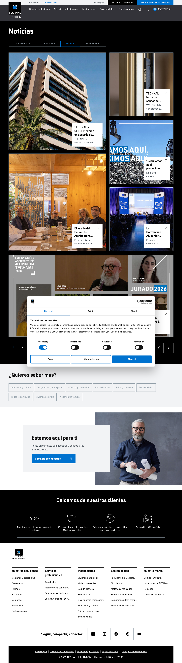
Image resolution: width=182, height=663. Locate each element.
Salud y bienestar (124, 387)
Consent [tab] (48, 311)
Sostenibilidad (107, 9)
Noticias (70, 43)
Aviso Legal (41, 651)
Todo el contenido (23, 43)
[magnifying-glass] (147, 9)
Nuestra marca (126, 9)
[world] (140, 9)
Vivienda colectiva (45, 397)
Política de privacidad (88, 651)
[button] (13, 347)
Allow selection (91, 359)
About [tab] (134, 311)
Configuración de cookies (134, 651)
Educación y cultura (21, 387)
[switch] (75, 347)
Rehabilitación (102, 387)
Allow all (132, 359)
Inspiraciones (88, 9)
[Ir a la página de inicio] (15, 10)
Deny (50, 359)
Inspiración (49, 43)
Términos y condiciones (62, 651)
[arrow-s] (159, 348)
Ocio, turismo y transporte (49, 387)
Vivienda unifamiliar (70, 397)
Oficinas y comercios (78, 387)
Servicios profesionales (65, 9)
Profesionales (51, 2)
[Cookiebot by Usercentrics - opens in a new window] (139, 302)
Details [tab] (91, 311)
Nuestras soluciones (39, 9)
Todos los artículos (20, 397)
